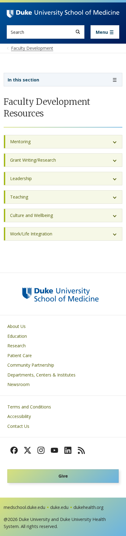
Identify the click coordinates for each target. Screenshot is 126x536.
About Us (16, 326)
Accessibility (19, 416)
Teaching (19, 197)
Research (16, 346)
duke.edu (59, 507)
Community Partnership (30, 365)
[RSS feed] (81, 450)
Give (63, 476)
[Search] (77, 31)
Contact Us (18, 426)
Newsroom (18, 384)
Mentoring (20, 141)
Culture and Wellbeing (31, 215)
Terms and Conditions (29, 407)
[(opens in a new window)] (14, 450)
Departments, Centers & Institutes (41, 375)
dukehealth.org (88, 507)
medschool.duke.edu (24, 507)
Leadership (21, 178)
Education (17, 336)
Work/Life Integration (31, 234)
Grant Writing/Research (33, 160)
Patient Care (19, 355)
